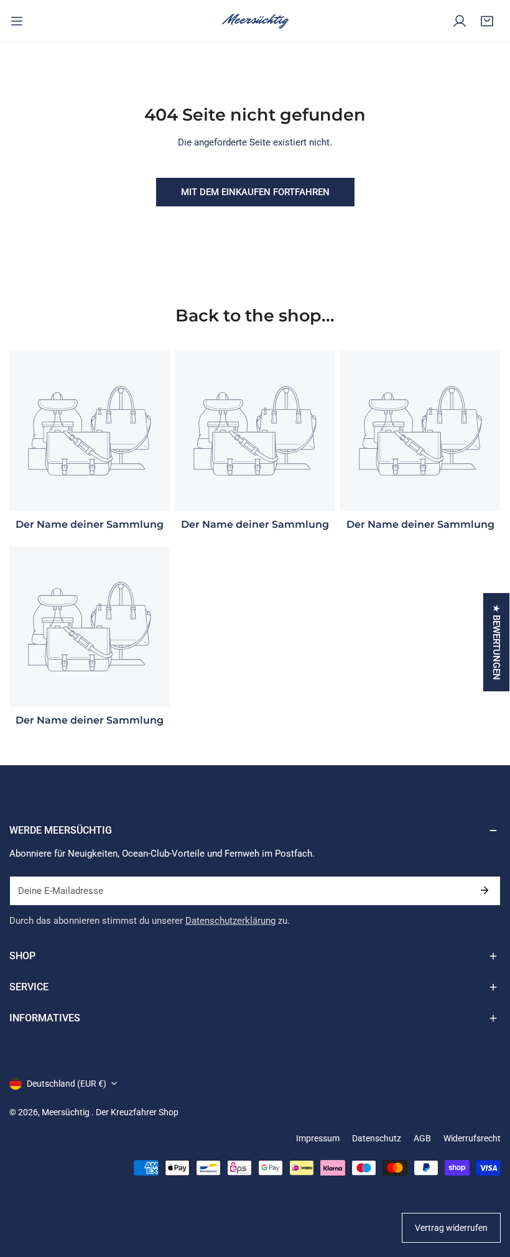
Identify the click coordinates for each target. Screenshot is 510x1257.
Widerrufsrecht (472, 1138)
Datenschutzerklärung (230, 920)
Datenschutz (376, 1138)
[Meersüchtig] (255, 21)
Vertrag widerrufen (451, 1228)
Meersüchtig (66, 1112)
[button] (487, 21)
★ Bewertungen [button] (496, 642)
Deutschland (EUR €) (66, 1084)
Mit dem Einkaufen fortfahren (255, 192)
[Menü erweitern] (16, 21)
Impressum (318, 1138)
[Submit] (484, 890)
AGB (422, 1138)
